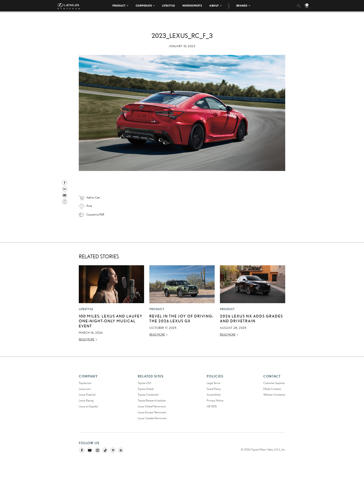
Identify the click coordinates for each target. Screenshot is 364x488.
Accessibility (214, 394)
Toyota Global (146, 389)
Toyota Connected (148, 394)
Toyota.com (85, 383)
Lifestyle (168, 5)
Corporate (144, 5)
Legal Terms (213, 383)
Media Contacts (272, 389)
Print (89, 206)
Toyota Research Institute (152, 400)
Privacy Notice (215, 400)
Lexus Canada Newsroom (152, 418)
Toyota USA (144, 383)
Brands (242, 5)
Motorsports (192, 5)
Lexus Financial (87, 394)
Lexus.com (85, 389)
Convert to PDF (95, 214)
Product (119, 5)
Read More (86, 339)
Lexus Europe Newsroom (152, 412)
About (214, 5)
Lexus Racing (86, 400)
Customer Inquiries (274, 383)
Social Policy (214, 389)
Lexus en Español (88, 406)
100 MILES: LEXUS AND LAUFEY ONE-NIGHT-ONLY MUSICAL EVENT (111, 321)
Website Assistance (274, 394)
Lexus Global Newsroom (152, 406)
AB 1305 (212, 406)
